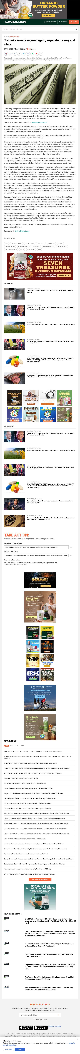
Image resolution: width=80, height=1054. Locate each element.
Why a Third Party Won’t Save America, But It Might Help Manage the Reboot (29, 874)
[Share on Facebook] (15, 54)
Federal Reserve (66, 58)
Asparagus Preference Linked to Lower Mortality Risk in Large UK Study (27, 869)
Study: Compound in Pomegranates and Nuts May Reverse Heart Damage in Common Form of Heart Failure (38, 859)
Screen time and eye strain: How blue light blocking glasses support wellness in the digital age (34, 864)
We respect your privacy (40, 1019)
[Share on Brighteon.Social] (6, 54)
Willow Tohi (38, 305)
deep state (42, 58)
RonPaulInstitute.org (39, 122)
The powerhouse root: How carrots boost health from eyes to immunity (27, 808)
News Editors (20, 49)
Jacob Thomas (38, 373)
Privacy (49, 1033)
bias (9, 58)
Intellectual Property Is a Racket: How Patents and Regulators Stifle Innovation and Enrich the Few (36, 823)
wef (60, 60)
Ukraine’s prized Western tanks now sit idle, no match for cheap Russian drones (30, 798)
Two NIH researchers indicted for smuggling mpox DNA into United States (28, 788)
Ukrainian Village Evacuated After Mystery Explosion (21, 778)
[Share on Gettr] (37, 54)
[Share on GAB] (32, 54)
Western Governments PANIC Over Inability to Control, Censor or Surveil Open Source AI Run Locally (49, 945)
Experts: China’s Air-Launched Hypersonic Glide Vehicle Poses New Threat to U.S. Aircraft (33, 793)
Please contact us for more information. (15, 564)
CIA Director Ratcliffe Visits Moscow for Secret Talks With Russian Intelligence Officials (33, 751)
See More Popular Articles (40, 879)
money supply (29, 60)
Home (6, 36)
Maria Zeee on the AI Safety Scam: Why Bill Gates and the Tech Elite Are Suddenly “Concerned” (35, 849)
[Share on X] (19, 54)
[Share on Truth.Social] (28, 54)
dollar (48, 58)
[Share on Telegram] (24, 54)
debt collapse (26, 58)
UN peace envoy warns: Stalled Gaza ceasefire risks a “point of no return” (27, 803)
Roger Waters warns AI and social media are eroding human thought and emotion (30, 763)
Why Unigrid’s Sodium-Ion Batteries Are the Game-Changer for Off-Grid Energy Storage (33, 773)
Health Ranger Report (12, 914)
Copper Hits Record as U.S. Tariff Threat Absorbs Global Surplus (25, 783)
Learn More (8, 1049)
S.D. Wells (37, 356)
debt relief (35, 58)
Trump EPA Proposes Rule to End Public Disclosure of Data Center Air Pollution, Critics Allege (34, 818)
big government (16, 58)
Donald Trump (55, 58)
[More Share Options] (41, 54)
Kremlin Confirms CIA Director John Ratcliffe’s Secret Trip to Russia (26, 854)
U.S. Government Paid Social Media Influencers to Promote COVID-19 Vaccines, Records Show (35, 829)
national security (40, 60)
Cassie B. (37, 288)
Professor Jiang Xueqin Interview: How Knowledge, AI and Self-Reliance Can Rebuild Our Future (50, 978)
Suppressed (54, 60)
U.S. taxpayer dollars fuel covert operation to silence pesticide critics (51, 324)
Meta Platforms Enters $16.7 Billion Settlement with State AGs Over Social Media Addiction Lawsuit (36, 768)
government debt (18, 60)
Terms (53, 1033)
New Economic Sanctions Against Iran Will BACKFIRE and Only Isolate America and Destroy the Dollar (49, 989)
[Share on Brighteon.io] (11, 54)
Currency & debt (14, 36)
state (47, 60)
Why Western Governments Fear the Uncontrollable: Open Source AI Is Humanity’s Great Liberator (36, 813)
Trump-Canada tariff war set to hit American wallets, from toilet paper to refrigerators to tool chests (36, 834)
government (8, 60)
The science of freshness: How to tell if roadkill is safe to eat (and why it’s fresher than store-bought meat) (50, 376)
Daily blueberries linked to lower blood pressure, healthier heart (24, 839)
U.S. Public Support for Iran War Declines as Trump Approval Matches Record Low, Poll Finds (34, 844)
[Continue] (58, 1015)
